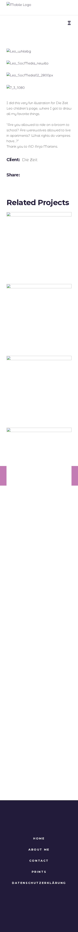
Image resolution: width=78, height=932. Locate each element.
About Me (39, 849)
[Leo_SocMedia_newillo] (39, 63)
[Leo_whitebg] (39, 51)
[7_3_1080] (39, 87)
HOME (39, 838)
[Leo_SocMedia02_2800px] (39, 75)
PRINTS (39, 871)
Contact (39, 860)
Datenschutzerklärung (39, 883)
